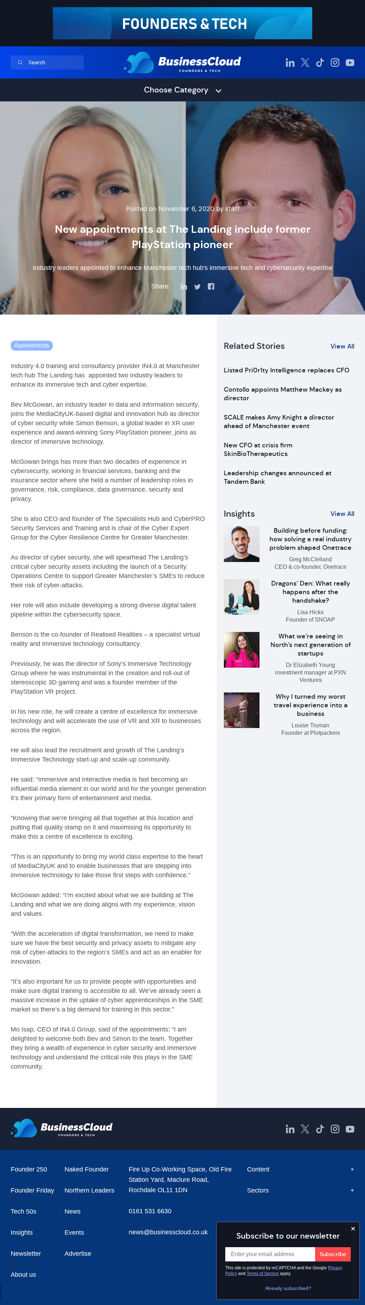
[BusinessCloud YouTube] (350, 62)
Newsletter (26, 1253)
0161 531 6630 (150, 1211)
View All (342, 346)
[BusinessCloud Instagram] (335, 62)
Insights (22, 1232)
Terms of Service (263, 1273)
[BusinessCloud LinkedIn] (290, 62)
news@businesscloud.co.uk (168, 1232)
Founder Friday (32, 1190)
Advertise (78, 1253)
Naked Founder (87, 1169)
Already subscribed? (288, 1288)
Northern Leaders (89, 1190)
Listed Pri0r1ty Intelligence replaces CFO (286, 370)
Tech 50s (23, 1211)
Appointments (31, 345)
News (73, 1211)
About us (23, 1274)
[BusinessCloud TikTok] (320, 62)
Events (74, 1232)
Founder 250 (29, 1169)
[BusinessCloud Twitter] (305, 62)
